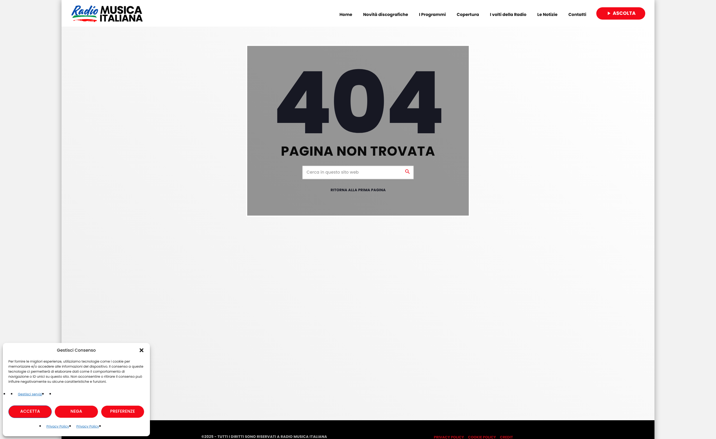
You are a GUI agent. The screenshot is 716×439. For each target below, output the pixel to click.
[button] (141, 350)
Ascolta (621, 13)
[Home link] (107, 13)
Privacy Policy (57, 426)
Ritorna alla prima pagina (358, 190)
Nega (76, 411)
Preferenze (122, 411)
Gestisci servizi (30, 394)
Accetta (30, 411)
